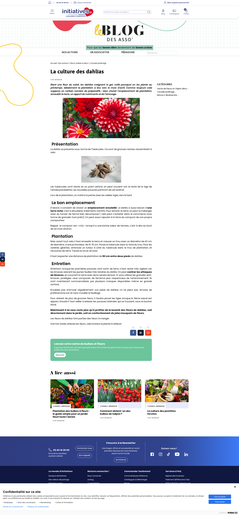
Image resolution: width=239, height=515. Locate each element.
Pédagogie (128, 52)
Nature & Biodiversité (167, 95)
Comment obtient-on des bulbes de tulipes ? (115, 412)
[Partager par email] (2, 264)
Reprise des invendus (175, 476)
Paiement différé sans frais (178, 480)
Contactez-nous (84, 448)
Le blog (91, 480)
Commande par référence (136, 476)
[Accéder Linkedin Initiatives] (186, 455)
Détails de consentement (13, 507)
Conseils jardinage (98, 63)
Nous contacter (94, 476)
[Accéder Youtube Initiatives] (177, 455)
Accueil (53, 63)
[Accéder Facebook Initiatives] (152, 455)
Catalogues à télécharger (135, 480)
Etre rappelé (84, 455)
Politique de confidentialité (38, 507)
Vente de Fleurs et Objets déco (172, 88)
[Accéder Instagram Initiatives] (160, 455)
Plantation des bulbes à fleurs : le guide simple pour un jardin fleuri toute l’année (71, 413)
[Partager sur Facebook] (2, 254)
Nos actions (70, 52)
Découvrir (60, 355)
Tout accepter (220, 497)
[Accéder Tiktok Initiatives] (168, 455)
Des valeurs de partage (59, 480)
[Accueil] (50, 2)
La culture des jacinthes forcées (161, 412)
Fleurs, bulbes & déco (79, 63)
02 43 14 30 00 (62, 3)
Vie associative (99, 52)
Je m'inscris (121, 459)
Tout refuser (220, 502)
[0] (133, 333)
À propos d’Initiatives (57, 476)
